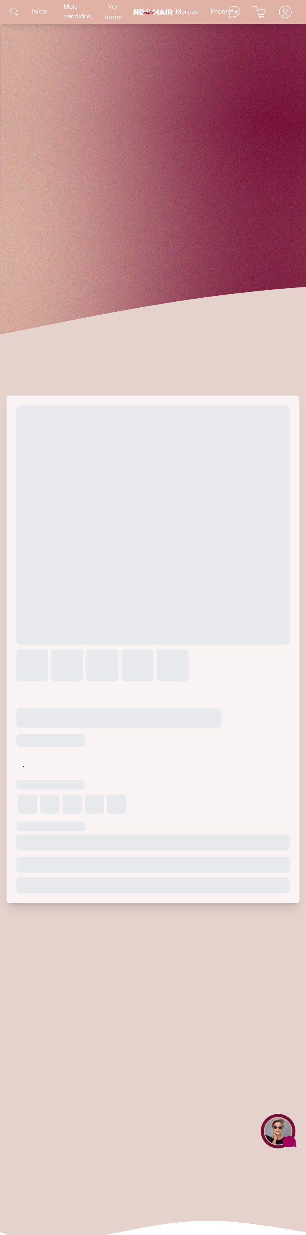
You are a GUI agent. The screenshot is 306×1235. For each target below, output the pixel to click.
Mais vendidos (77, 12)
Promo (221, 12)
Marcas (187, 12)
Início (40, 12)
